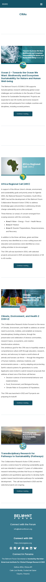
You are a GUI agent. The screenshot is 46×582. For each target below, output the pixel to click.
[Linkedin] (31, 548)
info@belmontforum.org (23, 529)
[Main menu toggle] (41, 4)
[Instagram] (23, 548)
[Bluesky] (35, 548)
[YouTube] (27, 548)
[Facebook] (15, 548)
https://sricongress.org (23, 543)
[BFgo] (11, 548)
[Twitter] (19, 548)
